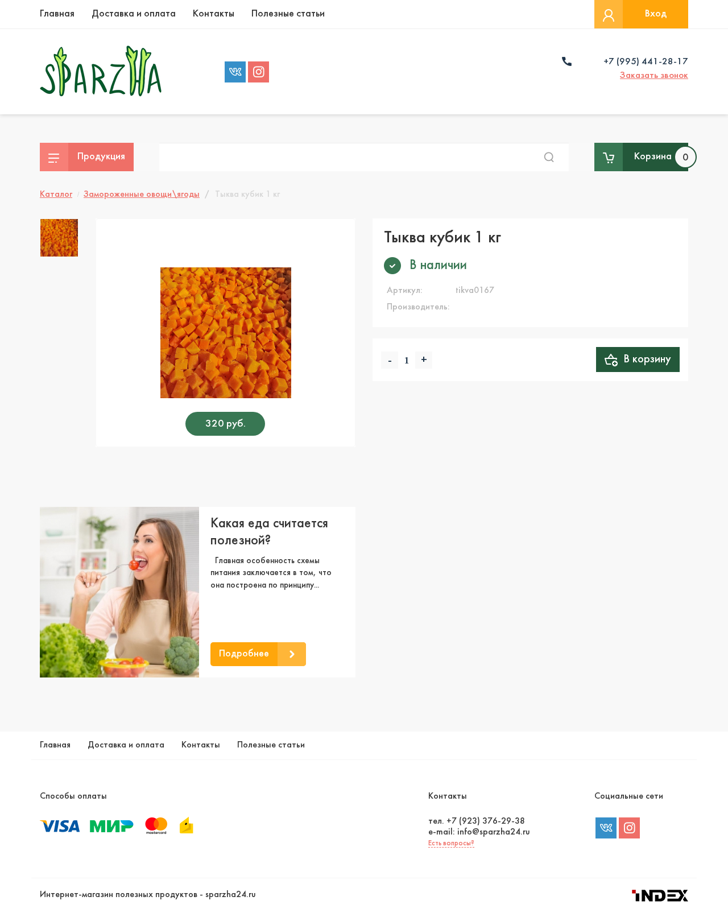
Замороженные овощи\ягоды (142, 194)
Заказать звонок (654, 75)
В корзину (644, 359)
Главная (57, 14)
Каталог (56, 194)
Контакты (213, 14)
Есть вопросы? (451, 843)
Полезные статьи (288, 14)
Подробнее (244, 654)
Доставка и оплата (134, 14)
